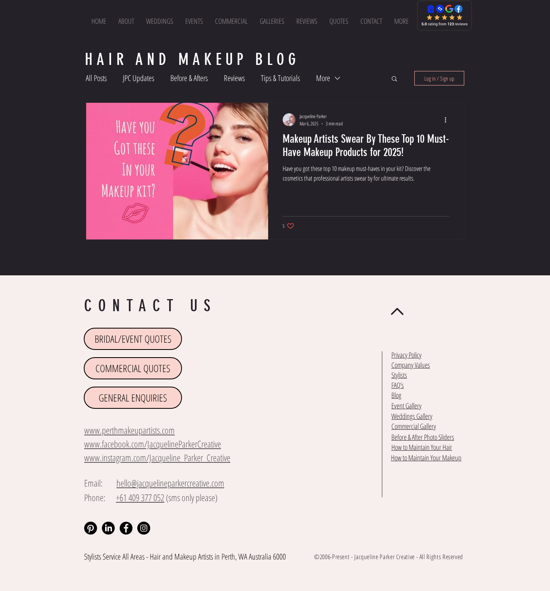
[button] (401, 21)
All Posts (96, 78)
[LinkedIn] (108, 528)
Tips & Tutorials (280, 78)
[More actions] (448, 120)
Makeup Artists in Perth (204, 556)
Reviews (234, 78)
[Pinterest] (90, 528)
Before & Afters (189, 78)
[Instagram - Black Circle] (143, 528)
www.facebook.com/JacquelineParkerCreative (152, 443)
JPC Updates (138, 78)
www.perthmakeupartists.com (129, 430)
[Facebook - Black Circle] (126, 528)
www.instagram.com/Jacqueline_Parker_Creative (157, 457)
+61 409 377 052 (140, 497)
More (323, 78)
